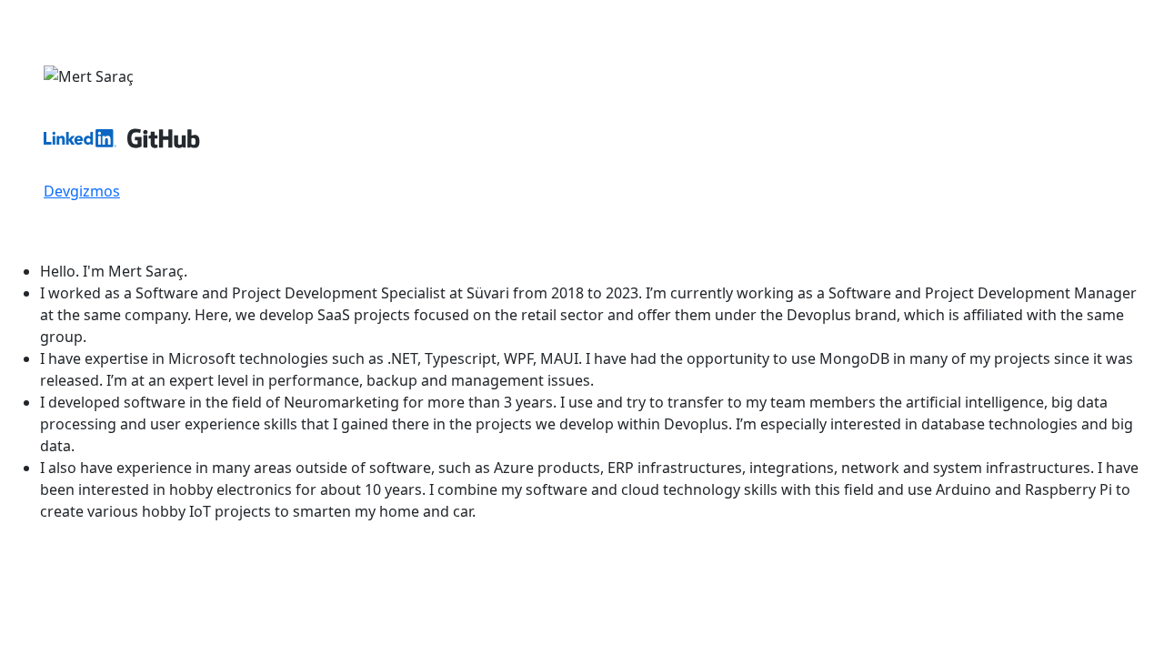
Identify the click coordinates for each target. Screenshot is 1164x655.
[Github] (163, 169)
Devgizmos (82, 191)
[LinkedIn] (80, 169)
